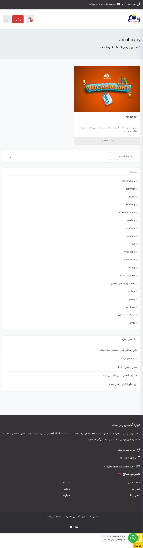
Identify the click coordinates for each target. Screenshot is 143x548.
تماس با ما (135, 495)
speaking (130, 228)
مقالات (132, 299)
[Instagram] (82, 527)
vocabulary (131, 117)
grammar (130, 189)
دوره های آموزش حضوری (123, 283)
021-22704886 (129, 4)
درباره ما (66, 495)
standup (130, 236)
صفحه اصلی (134, 483)
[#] (60, 527)
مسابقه (131, 291)
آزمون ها (136, 489)
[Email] (71, 527)
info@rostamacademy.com (102, 4)
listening (130, 205)
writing (131, 267)
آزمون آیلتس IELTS (127, 367)
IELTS (132, 197)
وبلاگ (67, 489)
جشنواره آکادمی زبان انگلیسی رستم (120, 376)
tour (133, 244)
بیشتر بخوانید (107, 141)
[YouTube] (65, 527)
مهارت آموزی (129, 307)
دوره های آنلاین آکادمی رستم (123, 384)
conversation (128, 181)
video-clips (129, 252)
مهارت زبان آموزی (126, 315)
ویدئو (132, 323)
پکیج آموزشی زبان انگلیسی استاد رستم (118, 350)
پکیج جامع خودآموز (128, 358)
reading (131, 220)
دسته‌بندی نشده (127, 275)
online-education (126, 212)
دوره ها (66, 483)
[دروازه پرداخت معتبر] (138, 540)
